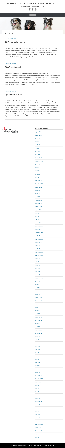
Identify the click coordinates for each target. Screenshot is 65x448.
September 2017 (39, 278)
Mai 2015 (37, 323)
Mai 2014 (37, 346)
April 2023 (37, 174)
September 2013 (39, 356)
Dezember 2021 (39, 203)
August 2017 (38, 281)
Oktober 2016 (38, 297)
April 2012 (37, 388)
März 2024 (37, 154)
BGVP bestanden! (13, 67)
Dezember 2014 (39, 330)
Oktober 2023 (38, 158)
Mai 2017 (37, 284)
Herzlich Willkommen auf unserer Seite (32, 3)
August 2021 (38, 209)
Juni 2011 (37, 408)
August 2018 (38, 258)
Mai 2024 (37, 148)
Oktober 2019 (38, 242)
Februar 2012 (38, 395)
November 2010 (39, 424)
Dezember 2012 (39, 375)
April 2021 (37, 219)
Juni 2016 (37, 307)
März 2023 (37, 177)
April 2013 (37, 369)
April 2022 (37, 196)
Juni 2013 (37, 362)
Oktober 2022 (38, 187)
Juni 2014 (37, 343)
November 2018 (39, 255)
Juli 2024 (37, 141)
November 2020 (39, 226)
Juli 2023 (37, 167)
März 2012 (37, 391)
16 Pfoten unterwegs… (15, 42)
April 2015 (37, 326)
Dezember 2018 (39, 252)
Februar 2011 (38, 417)
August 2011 (38, 404)
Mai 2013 (37, 365)
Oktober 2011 (38, 398)
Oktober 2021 (38, 206)
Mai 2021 (37, 216)
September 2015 (39, 320)
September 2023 (39, 161)
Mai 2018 (37, 268)
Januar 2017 (38, 294)
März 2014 (37, 352)
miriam (14, 38)
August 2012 (38, 382)
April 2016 (37, 313)
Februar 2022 (38, 200)
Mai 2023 (37, 171)
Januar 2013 (38, 372)
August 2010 (38, 434)
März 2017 (37, 291)
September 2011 (39, 401)
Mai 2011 (37, 411)
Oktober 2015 (38, 317)
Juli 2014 (37, 339)
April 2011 (37, 414)
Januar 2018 (38, 274)
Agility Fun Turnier (13, 94)
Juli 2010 (37, 437)
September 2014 (39, 333)
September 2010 (39, 430)
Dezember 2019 (39, 239)
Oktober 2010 (38, 427)
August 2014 (38, 336)
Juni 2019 (37, 248)
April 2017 (37, 287)
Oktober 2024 (38, 135)
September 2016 (39, 300)
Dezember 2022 (39, 180)
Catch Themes (50, 445)
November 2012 (39, 378)
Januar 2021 (38, 223)
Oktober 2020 (38, 229)
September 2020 (39, 232)
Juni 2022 (37, 190)
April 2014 (37, 349)
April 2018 (37, 271)
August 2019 (38, 245)
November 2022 (39, 184)
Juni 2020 (37, 236)
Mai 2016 (37, 310)
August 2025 (38, 132)
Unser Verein (17, 135)
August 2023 (38, 164)
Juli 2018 (37, 261)
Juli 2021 (37, 213)
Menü (32, 15)
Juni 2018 (37, 265)
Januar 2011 (38, 421)
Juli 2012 (37, 385)
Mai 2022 (37, 193)
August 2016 (38, 304)
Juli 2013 (37, 359)
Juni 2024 (37, 144)
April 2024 (37, 151)
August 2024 (38, 138)
